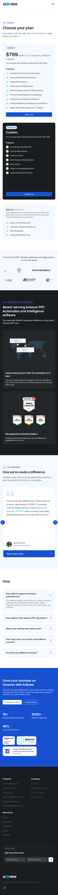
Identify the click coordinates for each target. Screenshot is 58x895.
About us (34, 784)
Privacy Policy (36, 797)
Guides (5, 831)
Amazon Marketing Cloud (13, 797)
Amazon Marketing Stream (13, 806)
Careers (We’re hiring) (39, 788)
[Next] (55, 522)
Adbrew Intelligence (11, 784)
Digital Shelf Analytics (11, 801)
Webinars (6, 835)
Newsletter (7, 826)
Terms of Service (38, 793)
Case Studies (8, 822)
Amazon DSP (8, 793)
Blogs (5, 817)
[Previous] (3, 522)
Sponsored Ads (9, 788)
